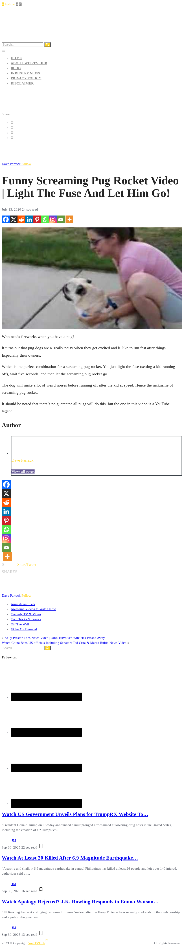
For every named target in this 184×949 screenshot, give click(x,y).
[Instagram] (53, 219)
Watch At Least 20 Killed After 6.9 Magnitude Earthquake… (70, 858)
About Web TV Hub (29, 63)
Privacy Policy (26, 78)
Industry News (25, 73)
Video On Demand (24, 629)
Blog (16, 68)
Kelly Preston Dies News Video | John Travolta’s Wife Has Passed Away (54, 638)
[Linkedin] (29, 219)
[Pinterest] (37, 219)
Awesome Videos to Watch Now (33, 609)
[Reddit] (21, 219)
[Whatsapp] (45, 219)
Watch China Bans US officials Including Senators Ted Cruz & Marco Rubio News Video (64, 643)
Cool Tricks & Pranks (26, 619)
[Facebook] (6, 219)
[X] (14, 219)
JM (14, 840)
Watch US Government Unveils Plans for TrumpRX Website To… (75, 814)
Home (16, 58)
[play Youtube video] (92, 278)
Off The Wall (20, 624)
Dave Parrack (16, 164)
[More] (69, 219)
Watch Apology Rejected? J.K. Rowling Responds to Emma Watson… (80, 902)
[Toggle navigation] (3, 50)
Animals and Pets (23, 604)
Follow (9, 4)
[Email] (61, 219)
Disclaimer (22, 83)
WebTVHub (36, 943)
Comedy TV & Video (26, 614)
